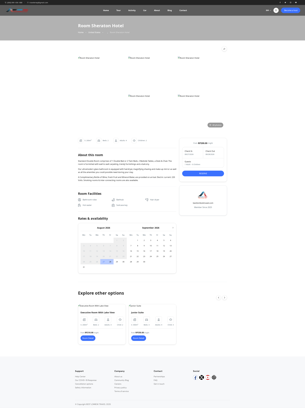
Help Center (80, 376)
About (157, 10)
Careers (117, 384)
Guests (188, 161)
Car (144, 10)
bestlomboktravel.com (203, 203)
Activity (132, 10)
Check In (188, 151)
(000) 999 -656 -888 (14, 2)
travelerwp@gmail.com (39, 2)
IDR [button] (267, 10)
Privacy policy (120, 387)
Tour (118, 10)
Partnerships (159, 376)
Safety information (83, 387)
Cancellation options (84, 384)
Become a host (291, 10)
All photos (216, 125)
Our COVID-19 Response (86, 380)
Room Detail (88, 338)
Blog (170, 10)
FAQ (155, 380)
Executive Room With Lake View (98, 312)
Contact (183, 10)
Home (106, 10)
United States (94, 32)
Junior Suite (137, 312)
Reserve (203, 173)
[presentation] (218, 297)
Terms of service (121, 391)
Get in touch (159, 384)
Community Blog (121, 380)
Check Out (210, 151)
